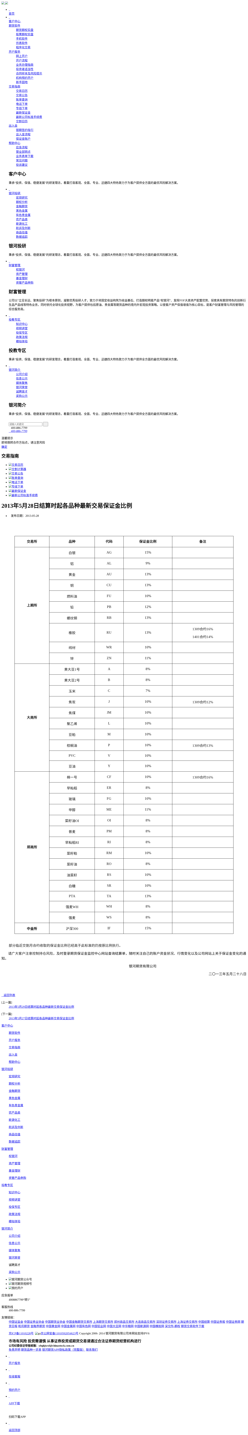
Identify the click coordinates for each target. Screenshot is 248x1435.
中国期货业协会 (55, 1321)
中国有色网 (83, 1326)
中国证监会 (16, 1321)
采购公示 (22, 395)
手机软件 (22, 38)
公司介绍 (22, 374)
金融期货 (22, 206)
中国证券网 (233, 1321)
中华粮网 (128, 1326)
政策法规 (22, 337)
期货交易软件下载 (192, 1326)
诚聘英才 (22, 391)
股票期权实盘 (24, 34)
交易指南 (14, 86)
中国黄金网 (53, 1326)
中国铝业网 (99, 1326)
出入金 (13, 125)
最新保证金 (23, 112)
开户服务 (14, 51)
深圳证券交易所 (166, 1321)
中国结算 (204, 1321)
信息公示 (22, 378)
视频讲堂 (22, 328)
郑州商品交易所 (124, 1321)
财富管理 (7, 1148)
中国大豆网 (114, 1326)
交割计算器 (19, 469)
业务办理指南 (24, 64)
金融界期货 (38, 1326)
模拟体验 (22, 341)
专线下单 (22, 108)
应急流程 (22, 147)
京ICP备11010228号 (21, 1333)
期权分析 (22, 202)
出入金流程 (23, 134)
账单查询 (22, 99)
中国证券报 (218, 1321)
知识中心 (22, 324)
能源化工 (22, 223)
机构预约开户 (24, 77)
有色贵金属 (23, 215)
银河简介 (7, 1228)
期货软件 (14, 25)
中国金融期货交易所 (79, 1321)
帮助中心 (14, 143)
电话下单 (22, 103)
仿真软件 (22, 43)
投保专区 (22, 332)
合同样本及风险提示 (29, 73)
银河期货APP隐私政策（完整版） (63, 1349)
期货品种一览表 (31, 1349)
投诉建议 (22, 164)
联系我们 (92, 1349)
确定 (4, 446)
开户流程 (22, 60)
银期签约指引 (24, 130)
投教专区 (7, 1185)
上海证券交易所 (187, 1321)
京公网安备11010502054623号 (59, 1333)
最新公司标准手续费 (29, 117)
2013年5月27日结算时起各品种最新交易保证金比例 (41, 1018)
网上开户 (22, 56)
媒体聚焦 (22, 382)
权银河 (20, 269)
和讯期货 (24, 1326)
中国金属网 (68, 1326)
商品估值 (22, 232)
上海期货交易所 (103, 1321)
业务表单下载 (24, 156)
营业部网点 (23, 151)
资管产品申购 (24, 282)
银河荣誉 (22, 387)
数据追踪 (22, 236)
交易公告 (22, 95)
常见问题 (22, 160)
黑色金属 (22, 210)
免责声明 (14, 1349)
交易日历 (22, 90)
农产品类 (22, 219)
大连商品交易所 (145, 1321)
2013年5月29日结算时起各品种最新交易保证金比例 (41, 1006)
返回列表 (9, 995)
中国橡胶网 (157, 1326)
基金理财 (22, 278)
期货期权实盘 (24, 30)
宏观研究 (22, 197)
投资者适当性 (24, 69)
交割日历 (22, 121)
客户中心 (7, 1025)
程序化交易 (23, 47)
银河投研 (7, 1069)
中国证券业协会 (34, 1321)
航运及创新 (23, 228)
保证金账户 (23, 138)
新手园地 (22, 82)
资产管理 (22, 274)
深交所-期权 (172, 1326)
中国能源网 (141, 1326)
